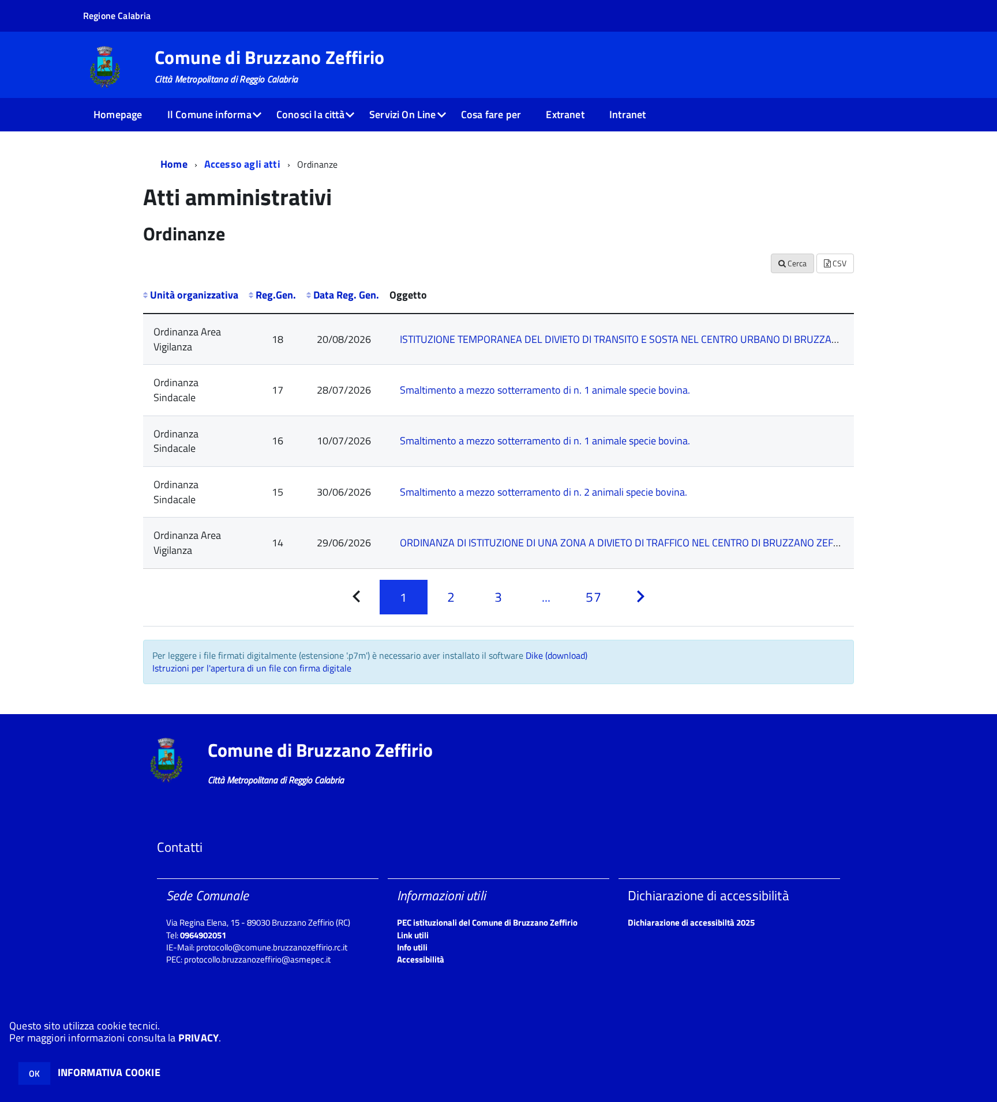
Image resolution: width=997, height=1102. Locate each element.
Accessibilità (420, 959)
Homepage (117, 114)
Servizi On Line (402, 114)
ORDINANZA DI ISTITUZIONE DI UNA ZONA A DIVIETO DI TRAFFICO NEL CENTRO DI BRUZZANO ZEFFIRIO (628, 542)
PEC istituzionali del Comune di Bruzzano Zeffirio (487, 922)
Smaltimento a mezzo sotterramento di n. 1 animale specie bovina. (545, 390)
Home (174, 164)
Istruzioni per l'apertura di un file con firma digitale (251, 668)
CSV (838, 263)
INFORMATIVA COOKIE (109, 1072)
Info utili (412, 947)
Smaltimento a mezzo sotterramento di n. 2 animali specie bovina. (543, 492)
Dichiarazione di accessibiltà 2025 (691, 922)
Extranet (565, 114)
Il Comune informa (209, 114)
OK (34, 1073)
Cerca (796, 263)
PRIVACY (198, 1038)
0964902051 (203, 935)
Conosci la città (310, 114)
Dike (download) (556, 655)
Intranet (627, 114)
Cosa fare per (491, 114)
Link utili (413, 935)
